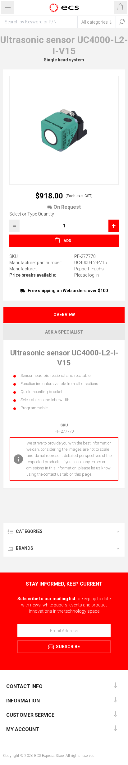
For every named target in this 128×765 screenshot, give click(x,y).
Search (122, 22)
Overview (64, 314)
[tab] (64, 315)
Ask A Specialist (64, 332)
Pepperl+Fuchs (89, 268)
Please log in (86, 275)
